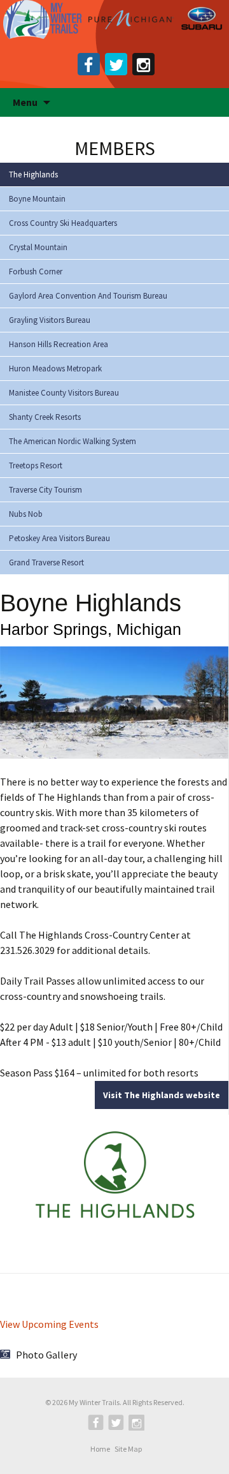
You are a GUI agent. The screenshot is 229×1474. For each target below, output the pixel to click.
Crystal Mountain (38, 247)
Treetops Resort (35, 465)
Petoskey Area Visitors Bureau (59, 538)
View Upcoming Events (49, 1324)
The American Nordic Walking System (72, 441)
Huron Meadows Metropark (55, 368)
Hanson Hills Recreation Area (58, 344)
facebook (89, 64)
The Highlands (33, 174)
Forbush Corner (35, 271)
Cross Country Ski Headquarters (63, 223)
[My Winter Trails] (114, 20)
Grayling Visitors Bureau (49, 320)
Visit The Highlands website (161, 1095)
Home (100, 1449)
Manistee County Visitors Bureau (64, 392)
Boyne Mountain (37, 198)
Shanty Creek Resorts (45, 417)
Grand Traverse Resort (46, 562)
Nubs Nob (26, 514)
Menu (25, 102)
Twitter (116, 64)
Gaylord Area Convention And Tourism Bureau (88, 295)
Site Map (128, 1449)
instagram (143, 64)
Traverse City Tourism (45, 489)
